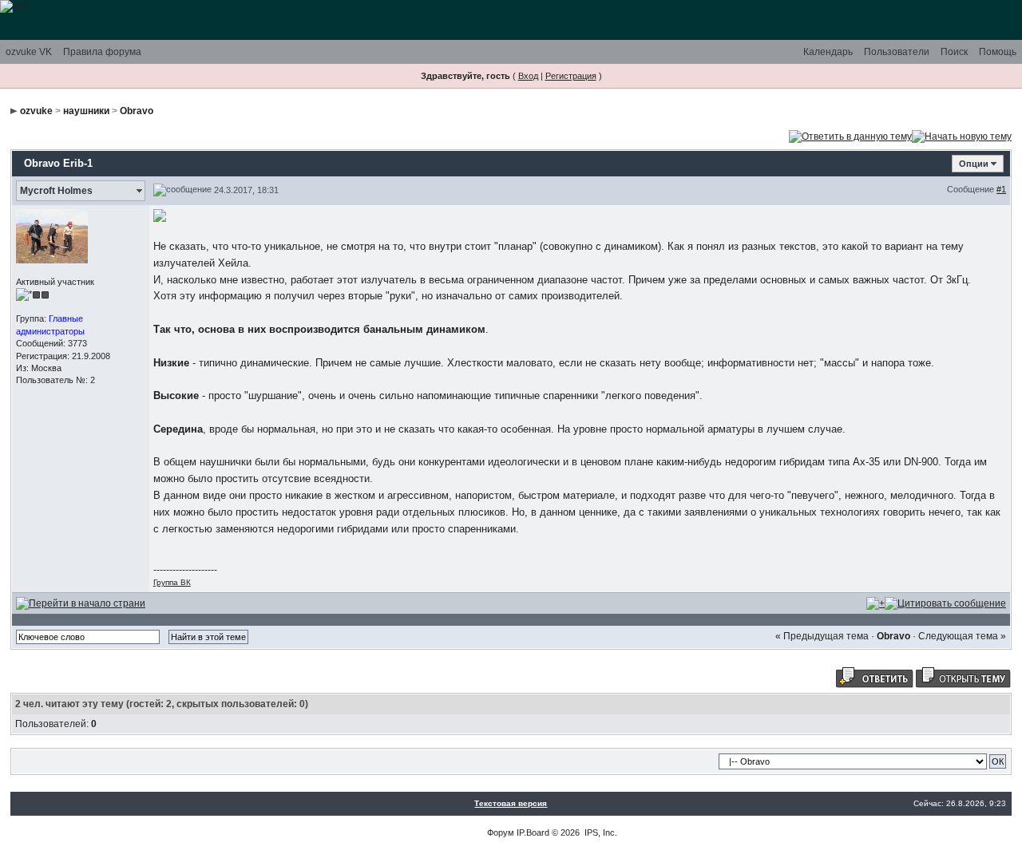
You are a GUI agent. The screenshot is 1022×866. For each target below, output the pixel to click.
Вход (528, 76)
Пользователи (896, 51)
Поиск (954, 51)
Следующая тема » (962, 636)
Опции (973, 163)
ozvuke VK (29, 51)
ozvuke (36, 111)
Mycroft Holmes (56, 190)
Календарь (828, 51)
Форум (500, 832)
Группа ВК (172, 582)
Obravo (136, 111)
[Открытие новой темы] (962, 135)
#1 (1001, 189)
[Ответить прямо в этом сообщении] (945, 602)
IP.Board (533, 832)
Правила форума (102, 51)
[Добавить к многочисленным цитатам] (875, 602)
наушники (86, 111)
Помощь (997, 51)
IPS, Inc (599, 832)
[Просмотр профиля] (52, 235)
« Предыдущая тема (822, 636)
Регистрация (570, 76)
